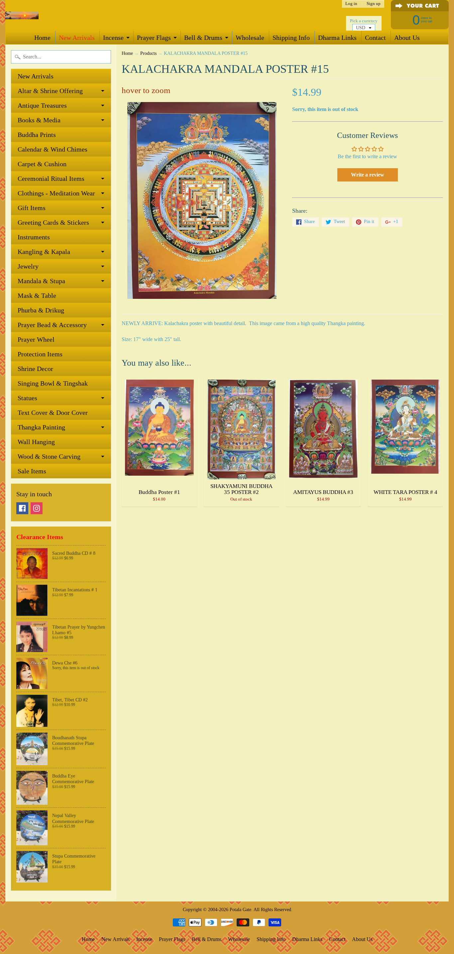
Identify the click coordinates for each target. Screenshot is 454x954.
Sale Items (32, 471)
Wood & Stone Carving (49, 456)
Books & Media (39, 120)
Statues (27, 398)
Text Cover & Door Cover (53, 412)
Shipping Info (291, 37)
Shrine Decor (35, 368)
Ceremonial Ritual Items (51, 178)
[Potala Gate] (22, 15)
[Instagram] (37, 508)
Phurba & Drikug (41, 310)
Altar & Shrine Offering (50, 90)
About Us (407, 37)
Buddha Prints (37, 134)
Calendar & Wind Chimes (52, 149)
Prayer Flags (154, 37)
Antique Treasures (42, 105)
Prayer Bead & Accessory (52, 324)
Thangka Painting (41, 427)
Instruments (34, 237)
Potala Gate (240, 909)
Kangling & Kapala (44, 251)
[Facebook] (22, 508)
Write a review (367, 175)
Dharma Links (337, 37)
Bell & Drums (203, 37)
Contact (375, 37)
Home (42, 37)
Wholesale (250, 37)
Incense (113, 37)
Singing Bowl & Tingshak (53, 383)
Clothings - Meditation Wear (56, 193)
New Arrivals (77, 37)
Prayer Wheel (36, 339)
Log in (351, 4)
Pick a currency (364, 21)
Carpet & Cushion (42, 164)
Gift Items (32, 207)
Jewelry (28, 266)
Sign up (374, 4)
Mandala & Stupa (41, 281)
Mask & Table (37, 295)
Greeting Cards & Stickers (53, 222)
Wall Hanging (36, 441)
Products (148, 53)
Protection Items (40, 354)
